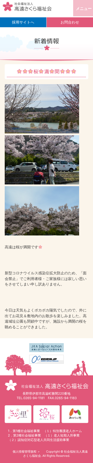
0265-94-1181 (34, 398)
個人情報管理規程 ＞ (26, 451)
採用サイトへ (23, 22)
